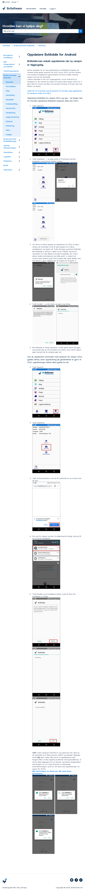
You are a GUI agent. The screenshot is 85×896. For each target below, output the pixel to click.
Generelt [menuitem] (9, 82)
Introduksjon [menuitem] (11, 86)
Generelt (42, 45)
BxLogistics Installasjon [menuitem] (8, 56)
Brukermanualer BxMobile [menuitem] (10, 76)
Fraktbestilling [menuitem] (12, 104)
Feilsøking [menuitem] (8, 161)
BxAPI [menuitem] (6, 165)
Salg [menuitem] (7, 91)
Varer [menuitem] (8, 130)
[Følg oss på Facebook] (76, 880)
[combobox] (40, 31)
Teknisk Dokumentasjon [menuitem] (10, 147)
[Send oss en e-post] (81, 880)
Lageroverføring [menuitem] (12, 117)
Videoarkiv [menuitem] (8, 170)
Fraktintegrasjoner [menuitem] (11, 71)
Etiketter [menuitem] (9, 121)
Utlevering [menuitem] (10, 126)
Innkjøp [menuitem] (9, 134)
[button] (19, 55)
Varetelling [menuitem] (10, 95)
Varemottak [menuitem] (10, 108)
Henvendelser (31, 9)
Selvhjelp (43, 9)
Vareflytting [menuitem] (10, 113)
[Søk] (81, 31)
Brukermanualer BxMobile (24, 45)
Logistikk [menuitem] (7, 157)
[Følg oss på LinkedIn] (71, 880)
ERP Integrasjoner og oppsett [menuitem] (9, 64)
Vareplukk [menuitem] (10, 99)
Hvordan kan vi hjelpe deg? (22, 26)
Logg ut (53, 9)
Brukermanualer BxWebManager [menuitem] (10, 140)
